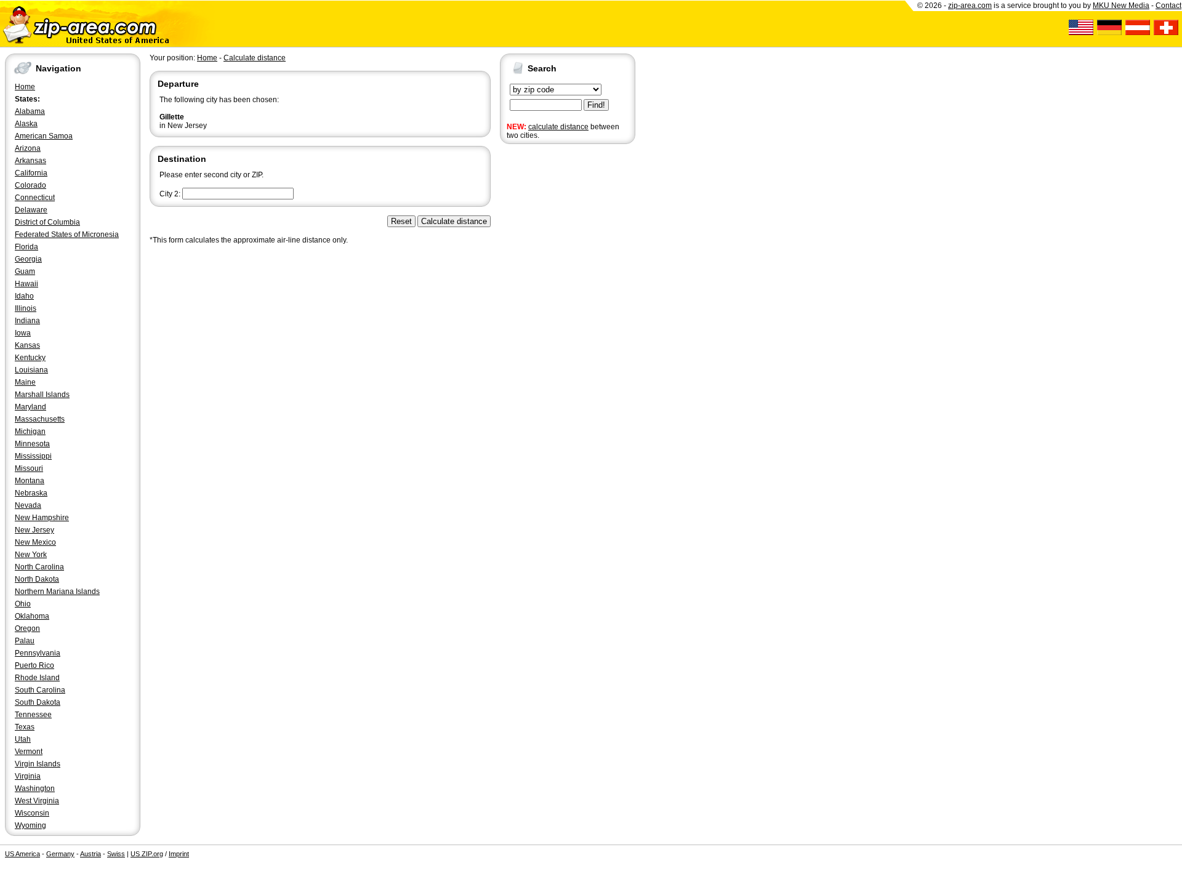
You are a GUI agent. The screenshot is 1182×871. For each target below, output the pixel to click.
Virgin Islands (37, 764)
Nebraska (31, 493)
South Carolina (40, 690)
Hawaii (26, 283)
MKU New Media (1121, 5)
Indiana (27, 320)
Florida (26, 247)
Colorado (30, 185)
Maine (25, 382)
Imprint (179, 853)
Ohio (23, 604)
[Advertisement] (549, 337)
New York (31, 554)
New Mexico (35, 542)
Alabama (30, 111)
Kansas (27, 345)
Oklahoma (32, 616)
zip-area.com (970, 5)
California (31, 173)
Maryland (30, 407)
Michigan (30, 431)
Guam (25, 271)
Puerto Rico (34, 665)
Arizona (28, 148)
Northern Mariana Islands (57, 591)
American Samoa (44, 136)
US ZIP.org (147, 853)
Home (25, 86)
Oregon (27, 628)
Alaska (26, 123)
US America (22, 853)
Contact (1168, 5)
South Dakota (37, 702)
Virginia (28, 776)
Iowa (23, 333)
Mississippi (33, 456)
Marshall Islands (42, 394)
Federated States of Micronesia (67, 234)
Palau (24, 640)
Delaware (31, 210)
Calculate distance (254, 58)
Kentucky (30, 357)
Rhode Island (37, 677)
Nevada (28, 505)
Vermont (28, 751)
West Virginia (37, 801)
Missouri (29, 468)
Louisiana (31, 370)
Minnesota (32, 444)
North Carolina (39, 567)
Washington (35, 788)
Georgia (28, 259)
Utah (23, 739)
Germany (60, 853)
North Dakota (37, 579)
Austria (90, 853)
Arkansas (30, 160)
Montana (29, 480)
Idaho (24, 296)
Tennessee (33, 714)
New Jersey (34, 530)
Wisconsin (32, 813)
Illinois (25, 308)
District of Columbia (47, 222)
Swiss (116, 853)
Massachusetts (40, 419)
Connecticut (35, 197)
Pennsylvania (37, 653)
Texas (24, 727)
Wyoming (30, 825)
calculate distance (558, 126)
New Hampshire (42, 517)
